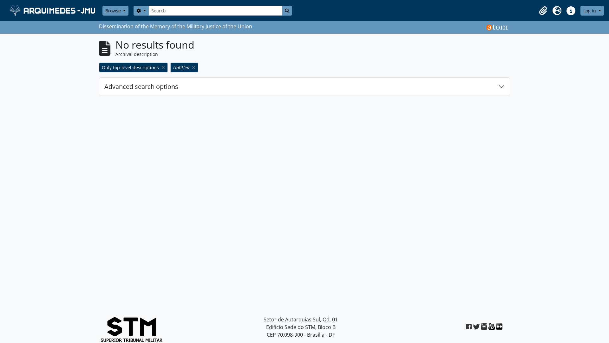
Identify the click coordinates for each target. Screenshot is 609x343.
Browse (113, 11)
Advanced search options (141, 86)
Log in (590, 11)
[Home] (53, 11)
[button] (543, 11)
